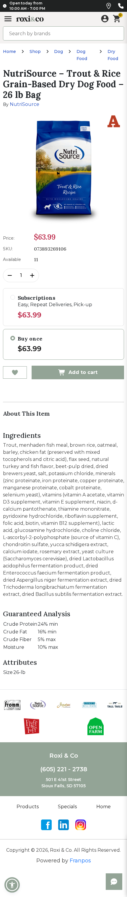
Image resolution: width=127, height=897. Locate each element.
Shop (35, 51)
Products (28, 806)
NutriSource (24, 104)
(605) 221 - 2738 (63, 769)
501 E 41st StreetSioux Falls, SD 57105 (63, 782)
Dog (58, 51)
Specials (67, 806)
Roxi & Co (63, 755)
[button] (12, 885)
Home (9, 51)
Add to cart (83, 372)
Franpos (80, 860)
